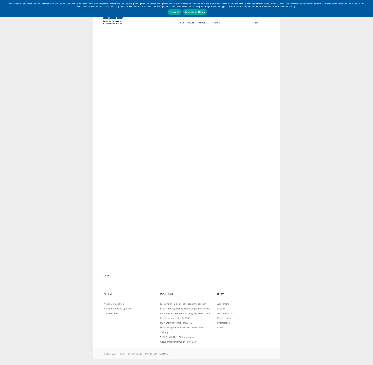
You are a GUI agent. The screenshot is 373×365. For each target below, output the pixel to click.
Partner (220, 327)
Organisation (223, 322)
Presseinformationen (113, 303)
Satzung (221, 308)
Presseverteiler (110, 313)
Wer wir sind (223, 303)
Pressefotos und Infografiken (117, 308)
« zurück (107, 275)
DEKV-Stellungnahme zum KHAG (176, 322)
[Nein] (369, 8)
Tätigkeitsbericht (225, 313)
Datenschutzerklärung (194, 12)
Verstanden (174, 12)
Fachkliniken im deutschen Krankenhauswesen (183, 303)
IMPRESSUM (151, 353)
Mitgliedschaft (224, 318)
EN (256, 22)
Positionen (187, 22)
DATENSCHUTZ (135, 353)
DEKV (122, 353)
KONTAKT (164, 353)
